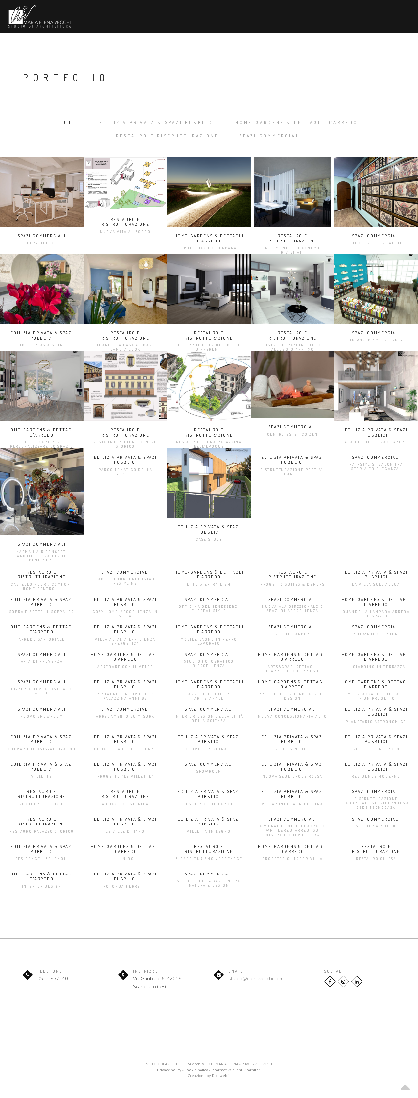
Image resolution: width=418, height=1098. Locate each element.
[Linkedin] (357, 981)
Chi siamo (111, 48)
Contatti (398, 48)
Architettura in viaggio (326, 48)
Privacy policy (169, 1069)
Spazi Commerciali (270, 135)
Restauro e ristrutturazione (167, 135)
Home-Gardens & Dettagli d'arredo (296, 122)
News (372, 48)
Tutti (69, 122)
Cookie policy (196, 1069)
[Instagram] (343, 981)
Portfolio (209, 48)
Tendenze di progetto (258, 48)
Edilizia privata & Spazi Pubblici (157, 122)
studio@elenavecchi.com (256, 978)
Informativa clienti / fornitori (236, 1069)
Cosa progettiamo (160, 48)
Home (83, 48)
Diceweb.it (221, 1075)
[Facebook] (330, 981)
